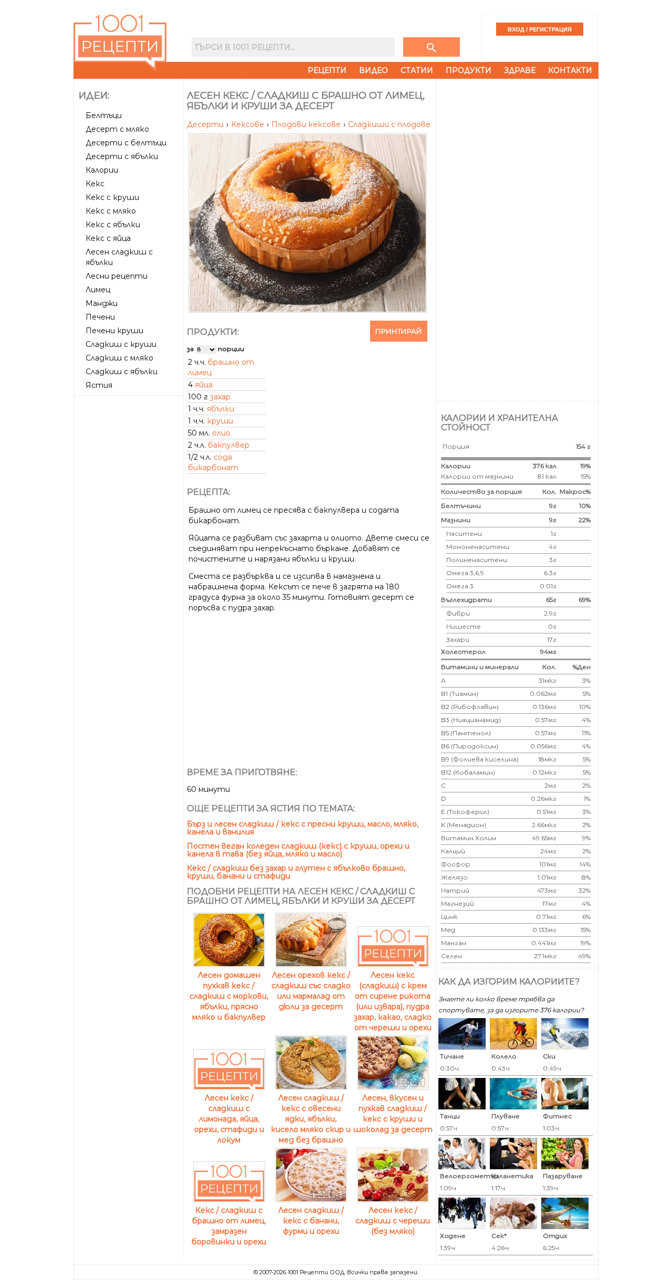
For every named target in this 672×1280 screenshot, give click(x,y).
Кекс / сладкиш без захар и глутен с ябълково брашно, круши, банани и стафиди (296, 872)
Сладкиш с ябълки (122, 371)
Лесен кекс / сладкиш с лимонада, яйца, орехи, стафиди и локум (229, 1119)
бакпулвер (228, 445)
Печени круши (114, 330)
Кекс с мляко (111, 211)
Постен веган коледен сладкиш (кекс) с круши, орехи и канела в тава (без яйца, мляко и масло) (298, 850)
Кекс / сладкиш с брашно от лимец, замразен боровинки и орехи (229, 1225)
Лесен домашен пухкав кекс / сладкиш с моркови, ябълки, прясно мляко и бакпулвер (229, 996)
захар (220, 396)
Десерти (206, 124)
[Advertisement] (129, 556)
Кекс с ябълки (113, 224)
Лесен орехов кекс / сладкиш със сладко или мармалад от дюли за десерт (311, 990)
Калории (102, 170)
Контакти (570, 70)
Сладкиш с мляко (119, 358)
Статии (417, 70)
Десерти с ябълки (122, 156)
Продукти (468, 70)
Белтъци (104, 115)
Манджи (102, 303)
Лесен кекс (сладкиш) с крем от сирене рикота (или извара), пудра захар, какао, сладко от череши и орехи (393, 1001)
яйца (204, 384)
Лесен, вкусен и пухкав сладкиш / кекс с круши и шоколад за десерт (393, 1113)
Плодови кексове (307, 124)
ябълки (220, 409)
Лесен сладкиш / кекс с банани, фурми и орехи (311, 1220)
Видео (373, 70)
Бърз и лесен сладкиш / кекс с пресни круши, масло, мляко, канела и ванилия (302, 828)
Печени (100, 317)
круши (220, 421)
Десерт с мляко (117, 129)
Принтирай (398, 331)
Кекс (95, 183)
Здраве (520, 70)
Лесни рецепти (117, 276)
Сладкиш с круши (121, 344)
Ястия (99, 385)
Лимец (98, 289)
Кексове (248, 124)
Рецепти (327, 70)
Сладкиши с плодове (389, 124)
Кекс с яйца (108, 238)
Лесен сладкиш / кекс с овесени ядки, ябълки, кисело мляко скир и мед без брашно (311, 1119)
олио (221, 433)
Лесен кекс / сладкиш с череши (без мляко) (392, 1220)
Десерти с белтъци (126, 142)
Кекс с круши (112, 197)
